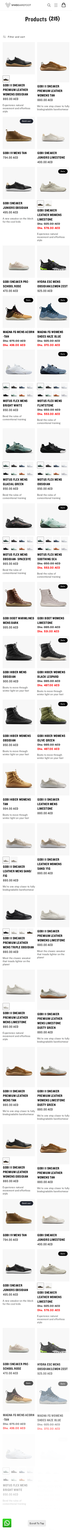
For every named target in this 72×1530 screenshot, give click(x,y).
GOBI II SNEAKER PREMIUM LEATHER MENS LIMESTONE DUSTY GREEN (50, 1021)
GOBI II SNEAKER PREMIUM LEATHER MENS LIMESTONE (15, 1017)
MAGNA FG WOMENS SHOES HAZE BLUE (50, 334)
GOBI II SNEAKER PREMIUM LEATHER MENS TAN (15, 1095)
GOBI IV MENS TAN (15, 153)
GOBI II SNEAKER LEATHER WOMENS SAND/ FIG (49, 864)
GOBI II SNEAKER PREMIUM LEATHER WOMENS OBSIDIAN (15, 89)
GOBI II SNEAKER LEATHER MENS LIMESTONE (48, 804)
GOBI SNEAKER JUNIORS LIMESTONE (51, 155)
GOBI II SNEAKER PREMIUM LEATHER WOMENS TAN (50, 90)
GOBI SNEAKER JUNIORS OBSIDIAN (15, 205)
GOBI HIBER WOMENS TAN (17, 801)
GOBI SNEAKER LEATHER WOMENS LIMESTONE (49, 214)
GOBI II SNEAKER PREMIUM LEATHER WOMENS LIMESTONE (51, 935)
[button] (50, 5)
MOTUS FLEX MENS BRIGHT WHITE (15, 403)
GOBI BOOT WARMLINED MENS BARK (18, 620)
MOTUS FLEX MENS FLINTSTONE (49, 403)
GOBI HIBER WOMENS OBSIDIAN (17, 738)
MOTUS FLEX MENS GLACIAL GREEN (15, 481)
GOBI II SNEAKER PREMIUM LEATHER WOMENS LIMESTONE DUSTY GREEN (51, 1098)
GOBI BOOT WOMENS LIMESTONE (50, 620)
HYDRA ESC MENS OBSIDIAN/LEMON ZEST (52, 283)
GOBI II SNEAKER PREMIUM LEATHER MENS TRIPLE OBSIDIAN (18, 942)
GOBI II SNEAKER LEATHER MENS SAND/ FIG (17, 871)
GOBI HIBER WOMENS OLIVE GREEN (51, 738)
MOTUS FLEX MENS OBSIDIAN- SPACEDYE (17, 556)
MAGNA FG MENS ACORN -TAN (18, 334)
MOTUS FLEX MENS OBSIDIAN (49, 481)
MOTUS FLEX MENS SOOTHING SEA (49, 556)
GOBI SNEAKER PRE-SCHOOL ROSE (16, 283)
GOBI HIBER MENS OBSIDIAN (15, 674)
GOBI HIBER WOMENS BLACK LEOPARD (51, 674)
